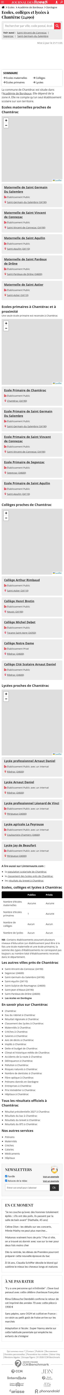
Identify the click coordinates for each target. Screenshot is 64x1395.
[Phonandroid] (47, 1391)
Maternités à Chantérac (18, 1027)
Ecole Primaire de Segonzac (24, 462)
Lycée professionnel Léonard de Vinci (31, 803)
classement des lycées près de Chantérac (30, 876)
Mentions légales (12, 1357)
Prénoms (10, 1137)
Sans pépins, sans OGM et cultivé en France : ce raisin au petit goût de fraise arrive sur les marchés (31, 1317)
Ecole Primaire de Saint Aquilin (27, 483)
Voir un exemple (51, 1176)
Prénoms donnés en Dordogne (21, 1081)
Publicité (39, 1351)
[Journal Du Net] (47, 1371)
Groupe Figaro (28, 1357)
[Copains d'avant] (17, 1384)
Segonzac (8, 36)
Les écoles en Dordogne (18, 998)
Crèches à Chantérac (16, 1031)
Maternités (11, 1141)
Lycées (39, 82)
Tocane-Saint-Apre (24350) (21, 632)
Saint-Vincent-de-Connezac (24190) (26, 227)
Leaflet (58, 180)
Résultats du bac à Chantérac (21, 1115)
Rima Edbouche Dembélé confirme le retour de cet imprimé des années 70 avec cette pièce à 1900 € (32, 1303)
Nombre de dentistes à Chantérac (23, 1073)
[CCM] (17, 1371)
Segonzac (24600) (16, 472)
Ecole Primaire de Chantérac (25, 390)
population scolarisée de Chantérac (27, 871)
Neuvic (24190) (15, 611)
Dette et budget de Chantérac (21, 1048)
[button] (6, 120)
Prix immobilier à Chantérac (20, 1090)
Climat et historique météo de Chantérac (27, 1052)
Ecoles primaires (15, 82)
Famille (11, 1176)
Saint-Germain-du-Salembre (32, 36)
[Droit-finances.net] (47, 1378)
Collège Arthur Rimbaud (22, 580)
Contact (30, 1351)
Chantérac (10, 1011)
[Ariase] (17, 1391)
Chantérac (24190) (17, 400)
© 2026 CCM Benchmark (48, 1357)
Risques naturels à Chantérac (21, 1069)
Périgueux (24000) (17, 813)
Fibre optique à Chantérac (19, 1077)
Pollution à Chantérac (17, 1065)
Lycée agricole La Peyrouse (24, 824)
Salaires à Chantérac (16, 1036)
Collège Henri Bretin (19, 601)
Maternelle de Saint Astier (23, 285)
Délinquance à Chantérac (19, 1060)
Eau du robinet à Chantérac (20, 1015)
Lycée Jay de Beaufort (20, 845)
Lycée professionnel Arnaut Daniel (29, 761)
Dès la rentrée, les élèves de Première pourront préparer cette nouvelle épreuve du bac (32, 1254)
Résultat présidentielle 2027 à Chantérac (27, 1111)
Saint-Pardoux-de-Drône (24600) (24, 274)
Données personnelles (14, 1354)
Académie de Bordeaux (30, 7)
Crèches (9, 1145)
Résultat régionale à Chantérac (22, 1019)
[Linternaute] (17, 1378)
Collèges (40, 77)
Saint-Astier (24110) (17, 295)
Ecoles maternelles (16, 77)
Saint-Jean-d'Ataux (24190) (19, 989)
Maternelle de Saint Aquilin (24, 238)
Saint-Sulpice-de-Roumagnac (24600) (25, 985)
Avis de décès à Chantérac (19, 1040)
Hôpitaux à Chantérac (17, 1094)
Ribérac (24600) (15, 653)
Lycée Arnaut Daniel (19, 782)
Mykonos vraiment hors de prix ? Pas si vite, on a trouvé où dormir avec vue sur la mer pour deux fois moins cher (32, 1241)
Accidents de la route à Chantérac (23, 1056)
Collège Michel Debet (19, 622)
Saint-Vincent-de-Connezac (32, 32)
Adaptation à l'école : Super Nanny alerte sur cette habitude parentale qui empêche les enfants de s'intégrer (30, 1332)
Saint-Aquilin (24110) (18, 248)
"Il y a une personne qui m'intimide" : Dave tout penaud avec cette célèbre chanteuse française (32, 1290)
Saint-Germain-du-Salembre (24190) (27, 202)
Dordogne (51, 7)
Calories (9, 1149)
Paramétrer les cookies (37, 1354)
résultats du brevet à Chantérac (26, 880)
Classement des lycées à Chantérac (24, 1023)
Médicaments (12, 1153)
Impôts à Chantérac (15, 1044)
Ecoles (11, 7)
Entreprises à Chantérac (18, 1085)
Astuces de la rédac (17, 1181)
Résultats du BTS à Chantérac (21, 1124)
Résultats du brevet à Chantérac (22, 1120)
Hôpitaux (10, 1157)
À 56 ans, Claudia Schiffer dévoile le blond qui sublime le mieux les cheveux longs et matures (31, 1265)
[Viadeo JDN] (47, 1385)
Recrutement (51, 1351)
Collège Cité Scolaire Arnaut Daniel (30, 664)
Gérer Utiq (55, 1354)
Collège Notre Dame (19, 643)
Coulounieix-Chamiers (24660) (23, 834)
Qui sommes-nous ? (16, 1351)
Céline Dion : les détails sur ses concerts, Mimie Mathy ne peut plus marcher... (28, 1228)
